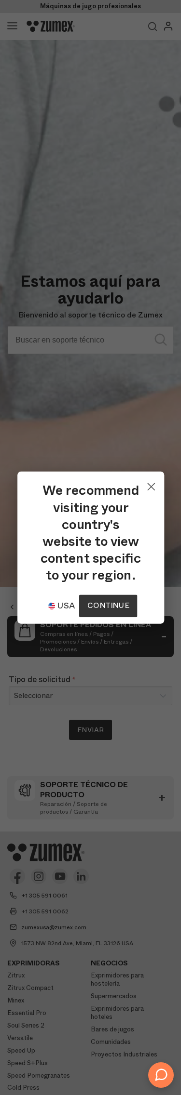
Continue (108, 605)
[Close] (150, 484)
